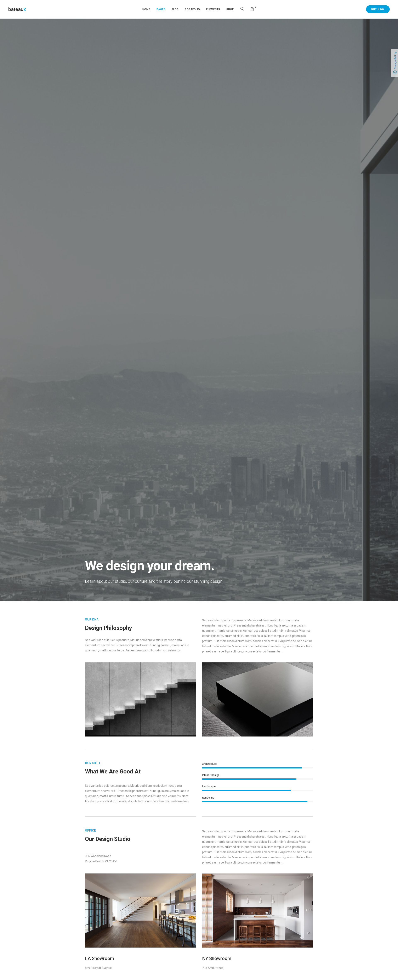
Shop (230, 9)
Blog (175, 9)
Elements (213, 9)
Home (146, 9)
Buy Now (378, 9)
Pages (161, 9)
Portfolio (192, 9)
